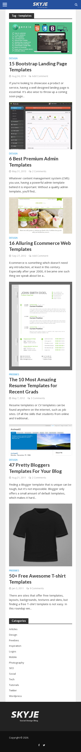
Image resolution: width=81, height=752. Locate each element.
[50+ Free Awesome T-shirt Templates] (40, 535)
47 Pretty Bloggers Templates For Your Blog (35, 468)
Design (13, 58)
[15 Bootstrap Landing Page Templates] (40, 38)
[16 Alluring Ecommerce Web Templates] (40, 215)
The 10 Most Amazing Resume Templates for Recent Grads (33, 385)
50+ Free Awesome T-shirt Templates (37, 579)
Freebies (14, 374)
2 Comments (39, 171)
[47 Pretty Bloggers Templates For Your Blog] (40, 439)
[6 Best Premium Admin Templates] (40, 125)
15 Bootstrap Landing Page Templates (38, 66)
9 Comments (37, 588)
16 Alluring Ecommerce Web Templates (40, 246)
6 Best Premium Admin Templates (33, 161)
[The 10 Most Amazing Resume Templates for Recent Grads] (40, 325)
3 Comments (38, 398)
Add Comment (40, 76)
